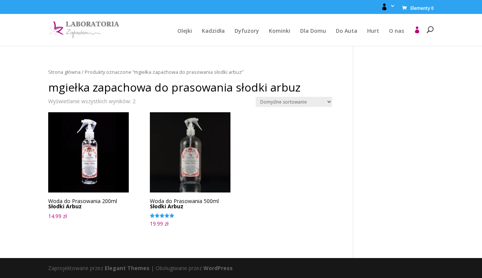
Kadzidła (213, 31)
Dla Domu (313, 31)
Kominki (279, 31)
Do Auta (346, 31)
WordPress (218, 268)
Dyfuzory (247, 31)
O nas (396, 31)
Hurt (373, 31)
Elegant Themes (127, 268)
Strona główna (64, 72)
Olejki (184, 31)
